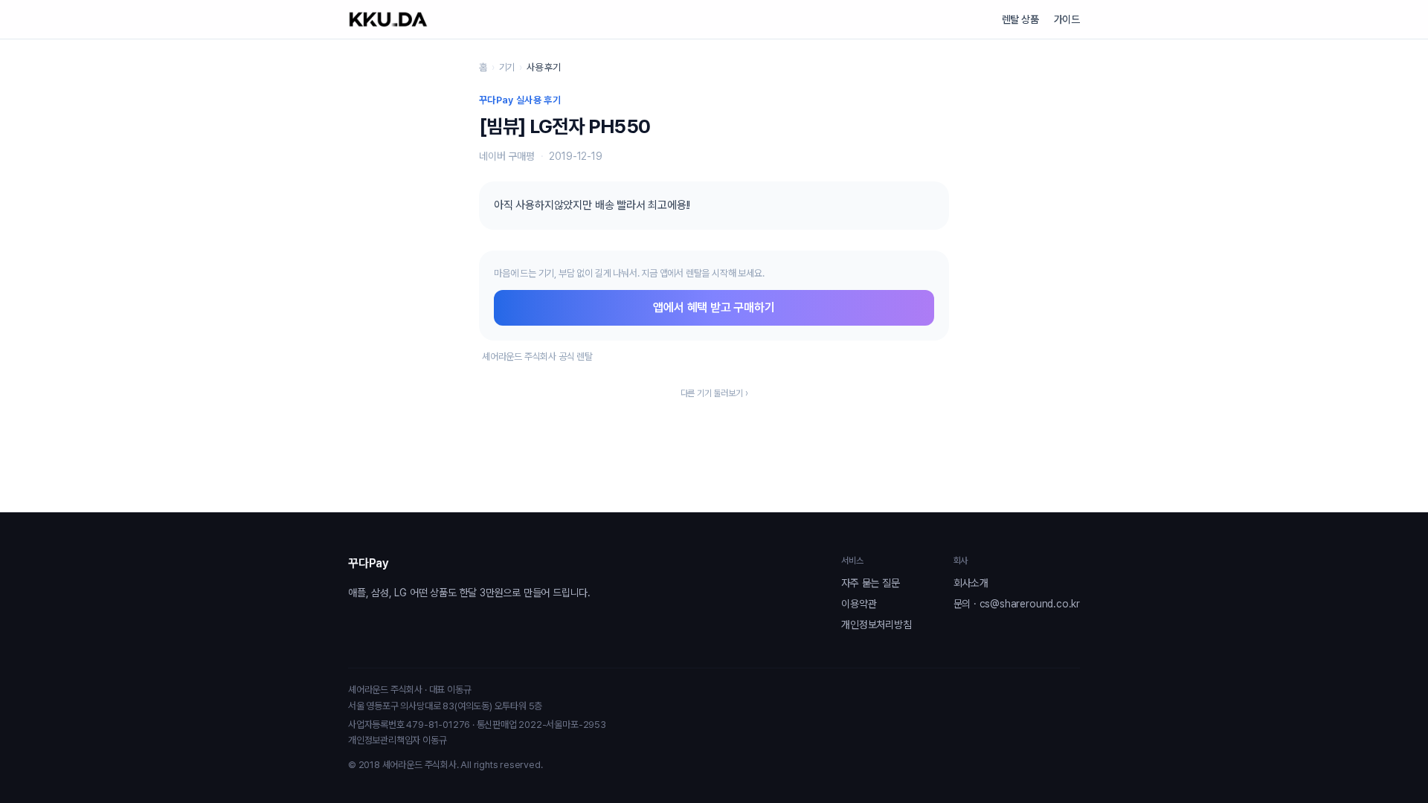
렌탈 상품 (1020, 19)
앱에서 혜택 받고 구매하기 (713, 307)
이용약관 (858, 604)
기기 (507, 67)
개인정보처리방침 (876, 625)
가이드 (1067, 19)
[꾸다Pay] (388, 19)
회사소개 (970, 583)
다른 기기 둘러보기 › (714, 393)
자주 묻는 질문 (870, 583)
